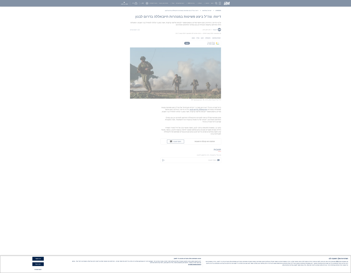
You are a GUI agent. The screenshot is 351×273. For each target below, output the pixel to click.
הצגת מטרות (38, 269)
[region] (175, 264)
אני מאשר (38, 258)
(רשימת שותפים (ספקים (194, 264)
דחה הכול (38, 264)
